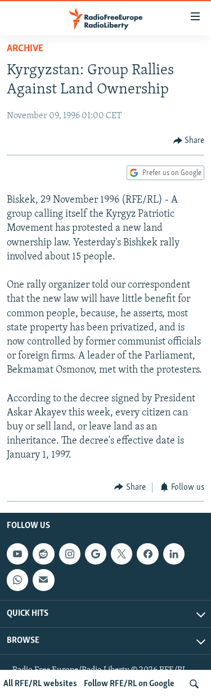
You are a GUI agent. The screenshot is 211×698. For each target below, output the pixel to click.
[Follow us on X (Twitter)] (121, 554)
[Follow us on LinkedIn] (174, 554)
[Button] (189, 140)
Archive (25, 49)
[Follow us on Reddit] (43, 554)
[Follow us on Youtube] (17, 554)
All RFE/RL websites (40, 683)
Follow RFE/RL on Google (129, 683)
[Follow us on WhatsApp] (17, 579)
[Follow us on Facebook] (147, 554)
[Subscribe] (43, 579)
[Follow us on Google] (95, 554)
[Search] (194, 684)
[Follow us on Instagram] (69, 554)
